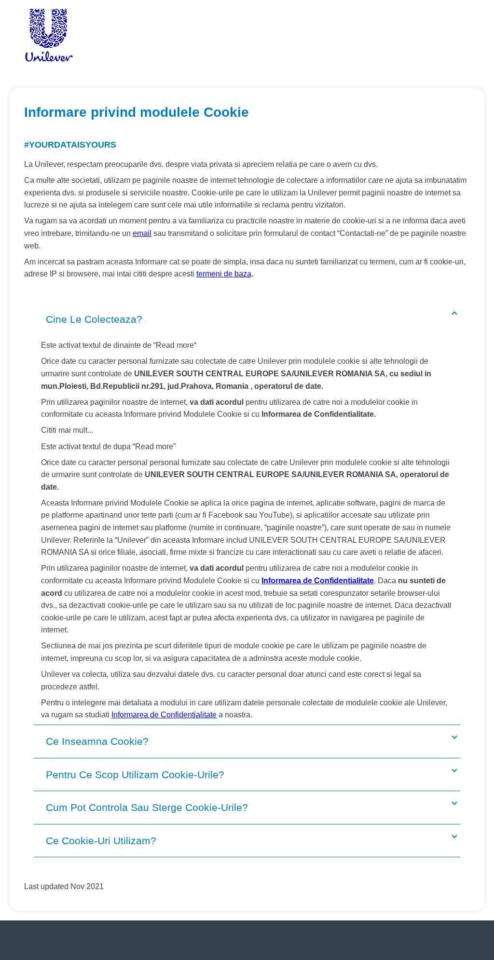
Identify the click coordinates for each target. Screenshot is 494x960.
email (142, 233)
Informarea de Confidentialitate (317, 580)
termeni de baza (223, 274)
